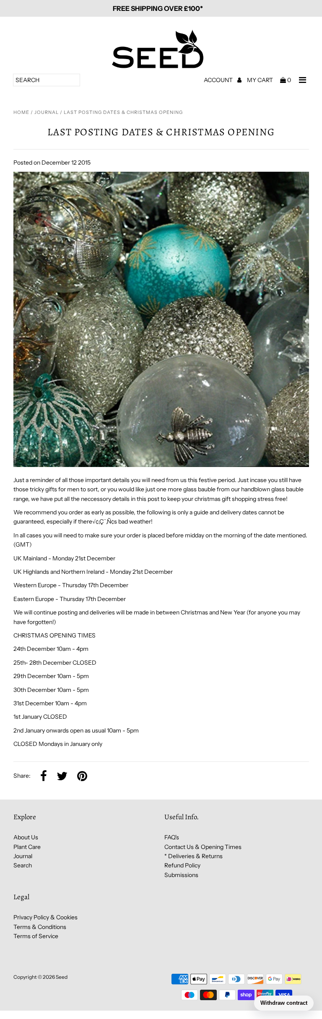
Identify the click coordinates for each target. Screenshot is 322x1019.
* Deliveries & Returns (193, 856)
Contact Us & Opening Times (203, 847)
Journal (46, 112)
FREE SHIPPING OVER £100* (158, 8)
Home (21, 112)
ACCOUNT (219, 80)
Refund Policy (182, 865)
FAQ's (171, 837)
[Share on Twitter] (62, 776)
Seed (62, 977)
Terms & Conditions (39, 927)
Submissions (181, 875)
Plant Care (27, 847)
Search (22, 865)
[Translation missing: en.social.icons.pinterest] (82, 776)
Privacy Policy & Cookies (45, 917)
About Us (25, 837)
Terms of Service (35, 936)
